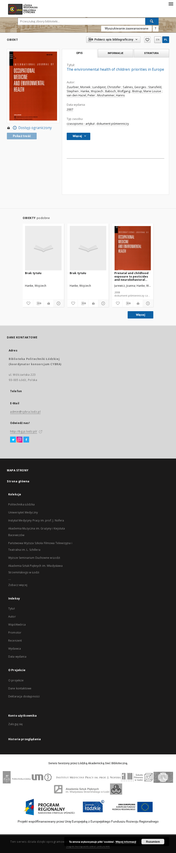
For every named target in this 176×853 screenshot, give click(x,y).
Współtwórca (17, 624)
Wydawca (14, 649)
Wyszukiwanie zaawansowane (126, 28)
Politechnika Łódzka (21, 504)
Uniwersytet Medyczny (23, 512)
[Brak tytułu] (43, 248)
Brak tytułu (33, 273)
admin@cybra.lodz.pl (25, 412)
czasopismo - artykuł (80, 124)
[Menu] (171, 3)
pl (165, 39)
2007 (70, 109)
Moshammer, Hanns (111, 95)
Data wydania (17, 657)
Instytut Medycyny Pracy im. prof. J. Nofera (36, 520)
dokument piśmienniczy (112, 124)
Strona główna (18, 481)
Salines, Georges (134, 87)
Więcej (140, 314)
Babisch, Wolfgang (117, 91)
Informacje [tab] (115, 53)
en (158, 39)
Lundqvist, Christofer (106, 87)
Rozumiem (153, 842)
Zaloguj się (15, 724)
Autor (12, 616)
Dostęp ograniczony (35, 127)
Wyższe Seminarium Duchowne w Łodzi (34, 558)
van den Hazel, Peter (81, 95)
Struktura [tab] (151, 53)
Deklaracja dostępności (24, 696)
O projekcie (16, 680)
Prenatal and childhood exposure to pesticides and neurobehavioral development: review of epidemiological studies (132, 276)
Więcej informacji (126, 841)
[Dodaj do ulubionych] (147, 40)
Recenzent (15, 640)
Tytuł (11, 608)
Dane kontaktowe (19, 688)
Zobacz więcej (17, 585)
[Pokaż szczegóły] (58, 303)
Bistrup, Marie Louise (146, 91)
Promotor (14, 632)
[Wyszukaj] (152, 21)
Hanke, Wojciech (92, 91)
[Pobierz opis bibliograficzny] (38, 303)
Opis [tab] (79, 53)
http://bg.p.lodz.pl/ (23, 431)
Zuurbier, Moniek (78, 87)
